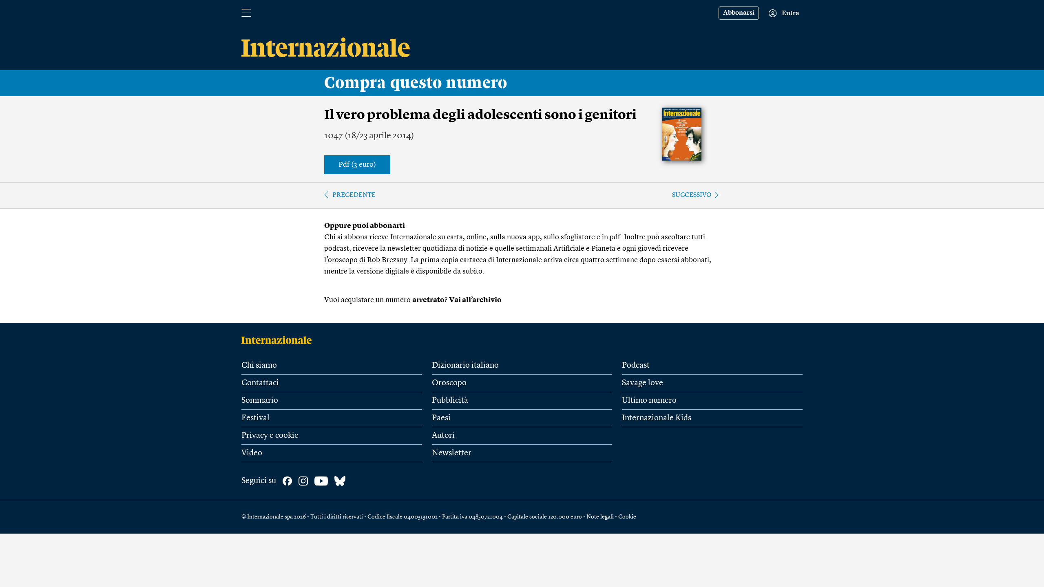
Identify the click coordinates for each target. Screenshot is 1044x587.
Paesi (441, 418)
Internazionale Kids (656, 418)
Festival (255, 418)
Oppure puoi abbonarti (364, 226)
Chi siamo (259, 366)
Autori (443, 436)
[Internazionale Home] (279, 340)
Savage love (642, 383)
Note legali (600, 517)
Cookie (627, 517)
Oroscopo (449, 383)
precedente (354, 195)
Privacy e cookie (270, 436)
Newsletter (451, 453)
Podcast (636, 366)
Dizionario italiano (465, 366)
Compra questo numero (415, 83)
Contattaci (260, 383)
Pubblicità (450, 401)
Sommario (259, 401)
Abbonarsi (738, 13)
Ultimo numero (649, 401)
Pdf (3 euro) (357, 164)
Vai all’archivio (475, 300)
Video (251, 453)
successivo (692, 195)
